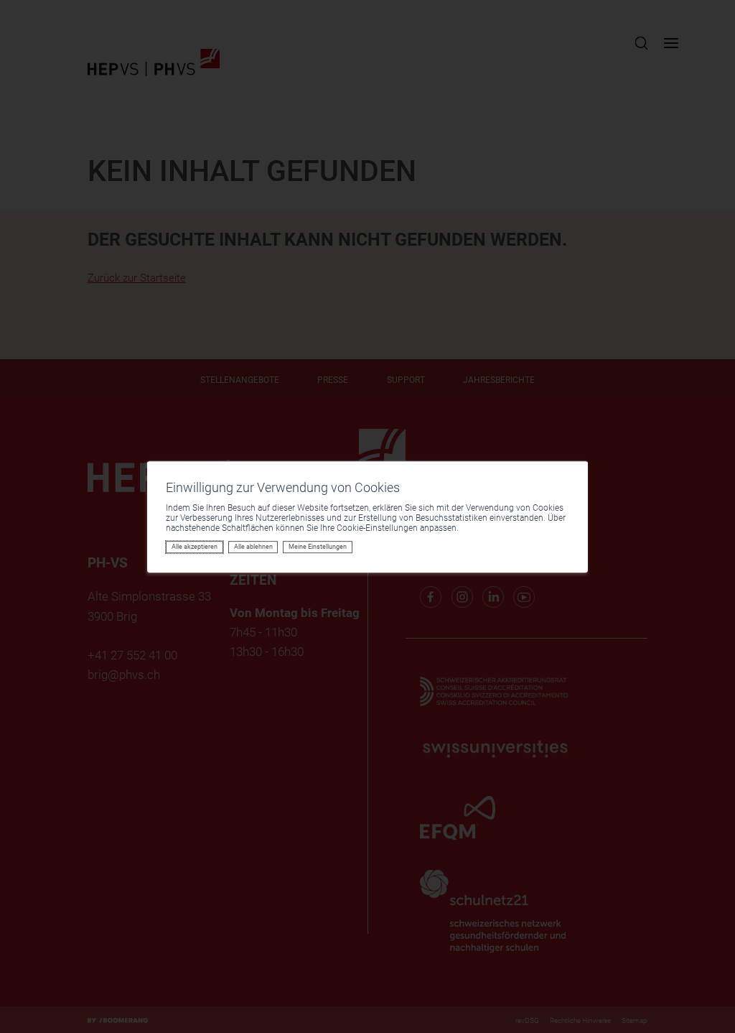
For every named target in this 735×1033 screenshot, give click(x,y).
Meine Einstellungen (318, 546)
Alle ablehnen (253, 546)
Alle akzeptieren (194, 546)
